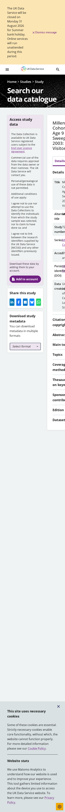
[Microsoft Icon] (25, 302)
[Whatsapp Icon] (38, 302)
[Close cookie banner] (58, 706)
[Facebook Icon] (18, 302)
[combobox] (25, 346)
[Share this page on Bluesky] (31, 302)
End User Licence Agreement (21, 149)
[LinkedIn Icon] (12, 302)
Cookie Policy (37, 748)
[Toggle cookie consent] (59, 806)
